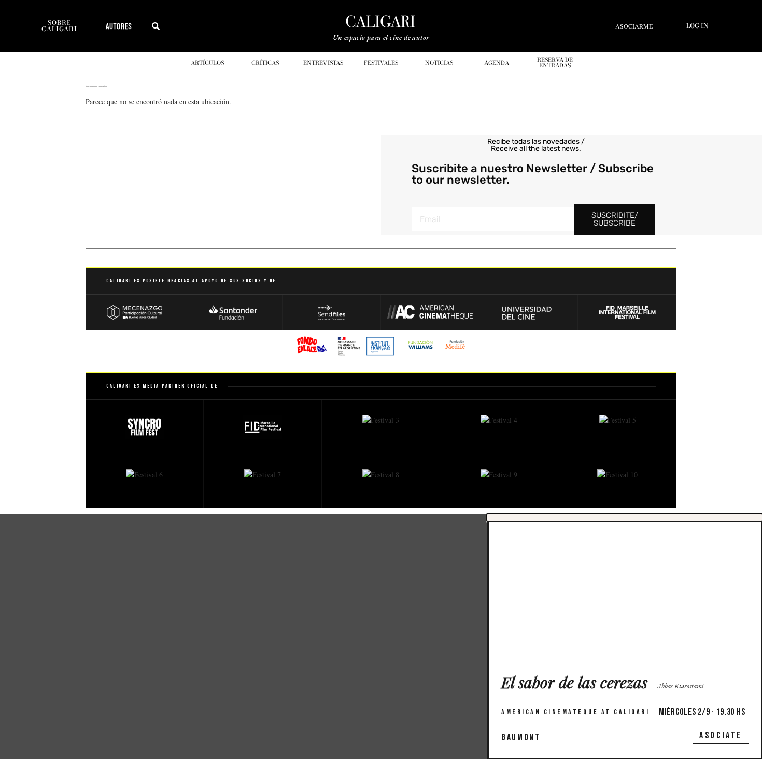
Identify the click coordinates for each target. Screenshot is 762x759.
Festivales (381, 63)
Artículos (207, 63)
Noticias (439, 63)
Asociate (720, 735)
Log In (697, 26)
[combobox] (192, 25)
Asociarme (634, 26)
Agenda (496, 63)
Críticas (265, 63)
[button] (624, 517)
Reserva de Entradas (555, 63)
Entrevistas (323, 63)
